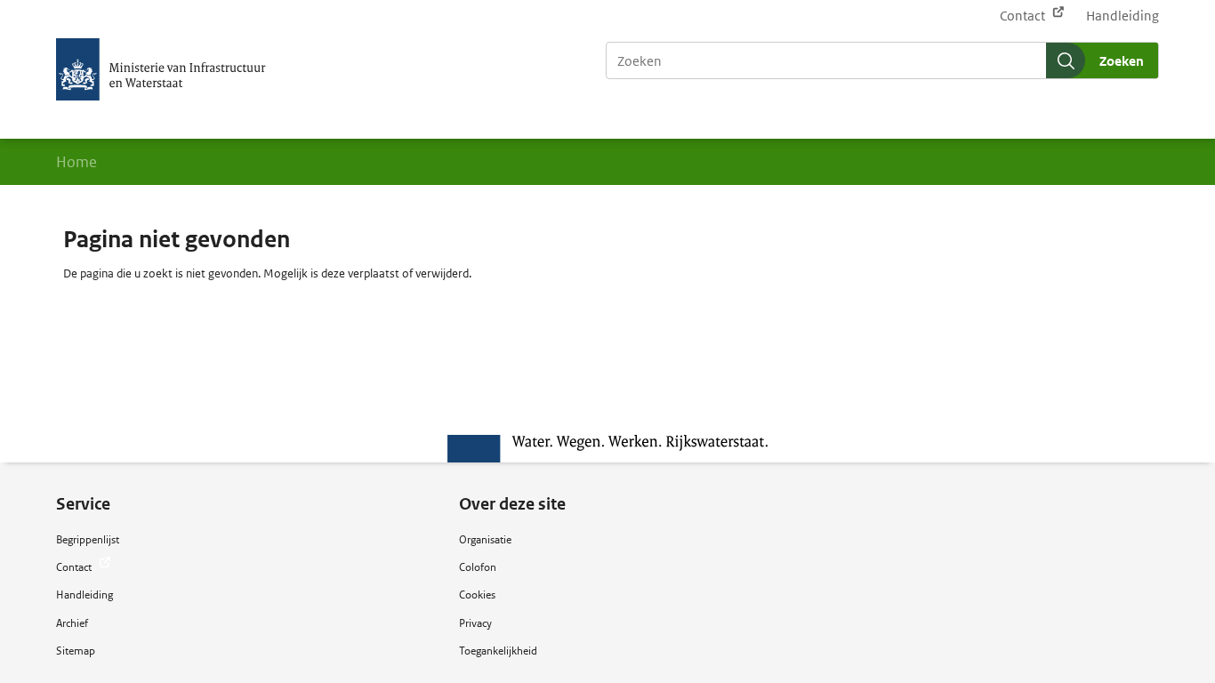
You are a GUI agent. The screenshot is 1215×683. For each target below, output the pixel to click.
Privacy (475, 623)
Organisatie (485, 539)
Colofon (477, 567)
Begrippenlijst (87, 539)
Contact (1024, 15)
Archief (72, 623)
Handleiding (1122, 15)
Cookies (477, 594)
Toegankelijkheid (498, 650)
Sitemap (75, 650)
